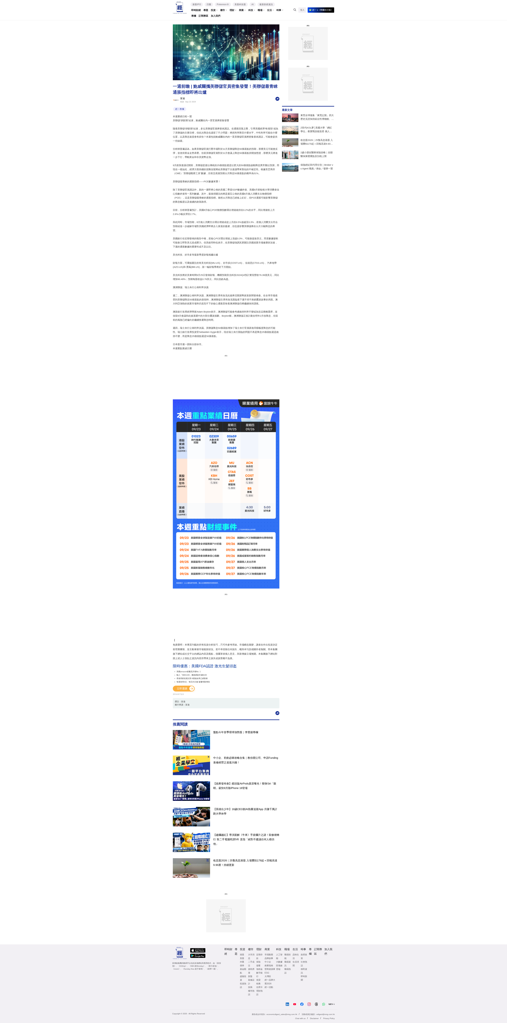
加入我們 (215, 16)
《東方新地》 (212, 966)
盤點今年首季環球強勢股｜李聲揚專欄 (235, 732)
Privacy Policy (329, 1018)
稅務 (258, 983)
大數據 (279, 962)
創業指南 (269, 965)
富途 (182, 98)
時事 (278, 10)
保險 (258, 962)
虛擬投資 (243, 978)
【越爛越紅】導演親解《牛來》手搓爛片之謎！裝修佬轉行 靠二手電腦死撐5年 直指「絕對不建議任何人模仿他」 (246, 839)
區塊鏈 (279, 965)
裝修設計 (251, 982)
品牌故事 (269, 958)
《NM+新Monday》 (197, 966)
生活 (269, 10)
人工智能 (279, 956)
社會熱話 (304, 964)
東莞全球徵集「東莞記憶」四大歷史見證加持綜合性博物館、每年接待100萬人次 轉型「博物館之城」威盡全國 (317, 117)
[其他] (277, 98)
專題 (205, 10)
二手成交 (251, 964)
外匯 (242, 962)
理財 (232, 10)
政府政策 (304, 956)
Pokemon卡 (223, 4)
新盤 (250, 976)
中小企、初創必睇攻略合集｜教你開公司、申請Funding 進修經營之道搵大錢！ (245, 760)
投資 (213, 10)
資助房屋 (251, 971)
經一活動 (269, 987)
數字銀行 (259, 974)
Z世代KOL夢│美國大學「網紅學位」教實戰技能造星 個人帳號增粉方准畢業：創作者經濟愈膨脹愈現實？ (317, 130)
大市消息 (251, 956)
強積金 (259, 969)
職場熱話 (287, 971)
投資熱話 (243, 985)
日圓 (209, 4)
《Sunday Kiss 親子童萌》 (193, 969)
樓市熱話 (251, 993)
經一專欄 (179, 109)
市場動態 (269, 954)
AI (253, 4)
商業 (241, 10)
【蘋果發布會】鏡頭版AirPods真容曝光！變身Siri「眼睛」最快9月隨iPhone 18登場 (244, 785)
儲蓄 (258, 965)
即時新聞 (304, 978)
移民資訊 (304, 971)
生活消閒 (296, 964)
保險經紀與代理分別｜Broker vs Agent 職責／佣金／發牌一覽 (317, 167)
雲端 (278, 969)
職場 (260, 10)
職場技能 (287, 956)
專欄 (193, 16)
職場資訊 (287, 964)
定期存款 (259, 956)
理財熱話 (259, 993)
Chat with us (300, 1018)
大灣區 (268, 976)
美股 (242, 958)
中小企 (268, 962)
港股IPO (197, 4)
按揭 (250, 987)
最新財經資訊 (266, 4)
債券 (242, 965)
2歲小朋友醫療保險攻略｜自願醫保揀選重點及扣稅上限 (317, 154)
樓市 (222, 10)
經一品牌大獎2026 (270, 982)
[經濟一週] (180, 8)
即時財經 (196, 10)
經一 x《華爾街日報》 (322, 10)
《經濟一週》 (211, 969)
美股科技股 (240, 4)
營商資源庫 (270, 969)
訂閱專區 (203, 16)
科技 (250, 10)
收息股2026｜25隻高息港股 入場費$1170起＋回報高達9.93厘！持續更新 (317, 142)
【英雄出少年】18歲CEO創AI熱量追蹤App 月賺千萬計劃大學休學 (245, 811)
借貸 (258, 980)
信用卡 (259, 987)
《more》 (176, 969)
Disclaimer (314, 1018)
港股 (242, 954)
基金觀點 (243, 971)
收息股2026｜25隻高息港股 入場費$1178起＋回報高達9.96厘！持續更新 (245, 862)
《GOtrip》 (182, 966)
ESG (267, 973)
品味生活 (296, 956)
